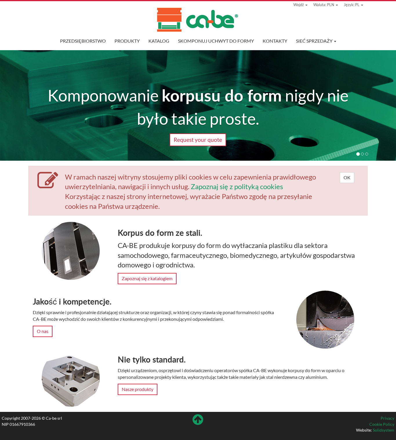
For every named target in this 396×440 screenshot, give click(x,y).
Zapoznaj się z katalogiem (147, 278)
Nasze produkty (137, 389)
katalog (158, 41)
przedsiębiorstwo (83, 41)
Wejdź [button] (299, 4)
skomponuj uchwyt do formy (216, 41)
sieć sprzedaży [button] (314, 41)
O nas (42, 331)
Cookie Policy (381, 424)
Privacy (387, 418)
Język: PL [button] (352, 4)
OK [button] (347, 177)
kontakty (275, 41)
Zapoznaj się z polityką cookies (237, 186)
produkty (127, 41)
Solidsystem (383, 430)
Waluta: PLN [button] (324, 4)
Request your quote (198, 139)
